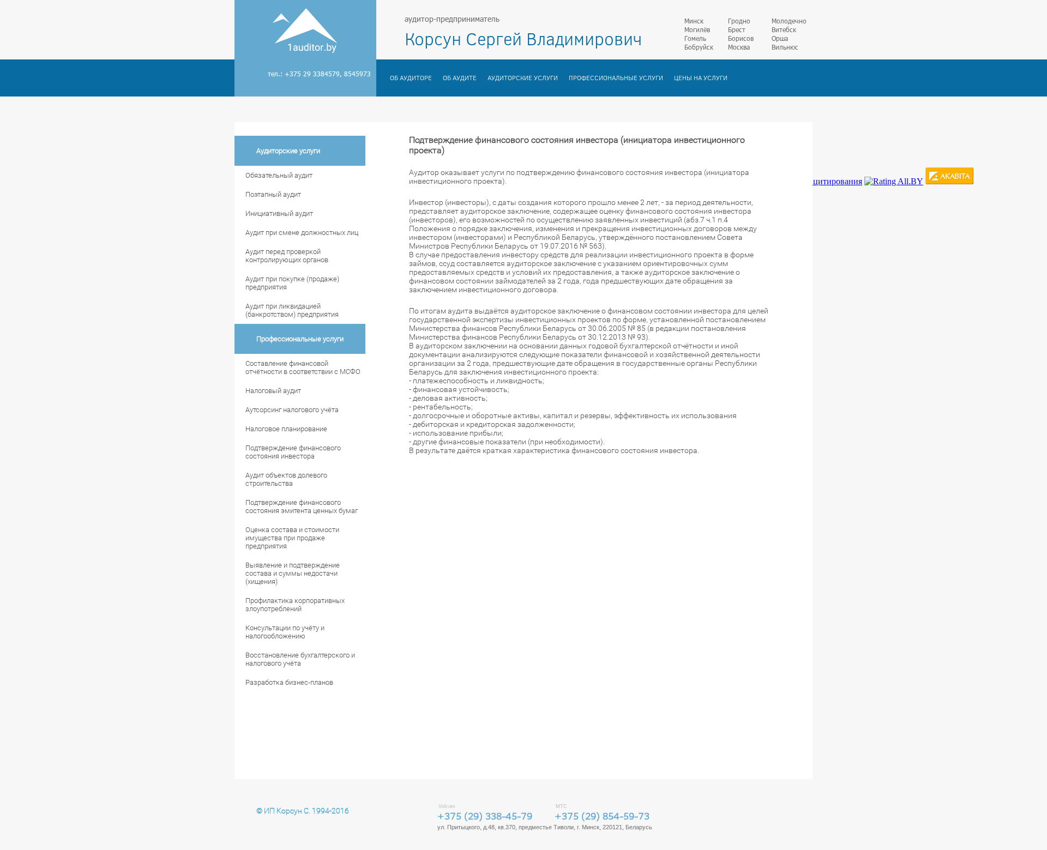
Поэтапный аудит (273, 194)
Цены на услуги (700, 77)
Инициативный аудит (279, 213)
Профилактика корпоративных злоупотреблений (295, 604)
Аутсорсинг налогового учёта (292, 410)
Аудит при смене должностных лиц (301, 232)
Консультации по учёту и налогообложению (284, 632)
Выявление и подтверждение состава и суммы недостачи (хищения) (292, 573)
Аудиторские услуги (523, 77)
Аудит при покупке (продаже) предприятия (292, 283)
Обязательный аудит (278, 175)
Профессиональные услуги (616, 77)
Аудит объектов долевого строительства (286, 479)
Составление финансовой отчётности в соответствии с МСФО (302, 367)
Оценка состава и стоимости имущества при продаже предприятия (292, 538)
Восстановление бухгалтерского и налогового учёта (300, 659)
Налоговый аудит (273, 391)
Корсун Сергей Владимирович (523, 39)
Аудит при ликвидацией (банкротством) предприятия (292, 310)
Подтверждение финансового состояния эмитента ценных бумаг (301, 506)
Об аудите (460, 77)
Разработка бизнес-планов (289, 682)
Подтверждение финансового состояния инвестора (293, 452)
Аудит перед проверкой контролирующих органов (286, 256)
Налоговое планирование (286, 429)
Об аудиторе (411, 77)
